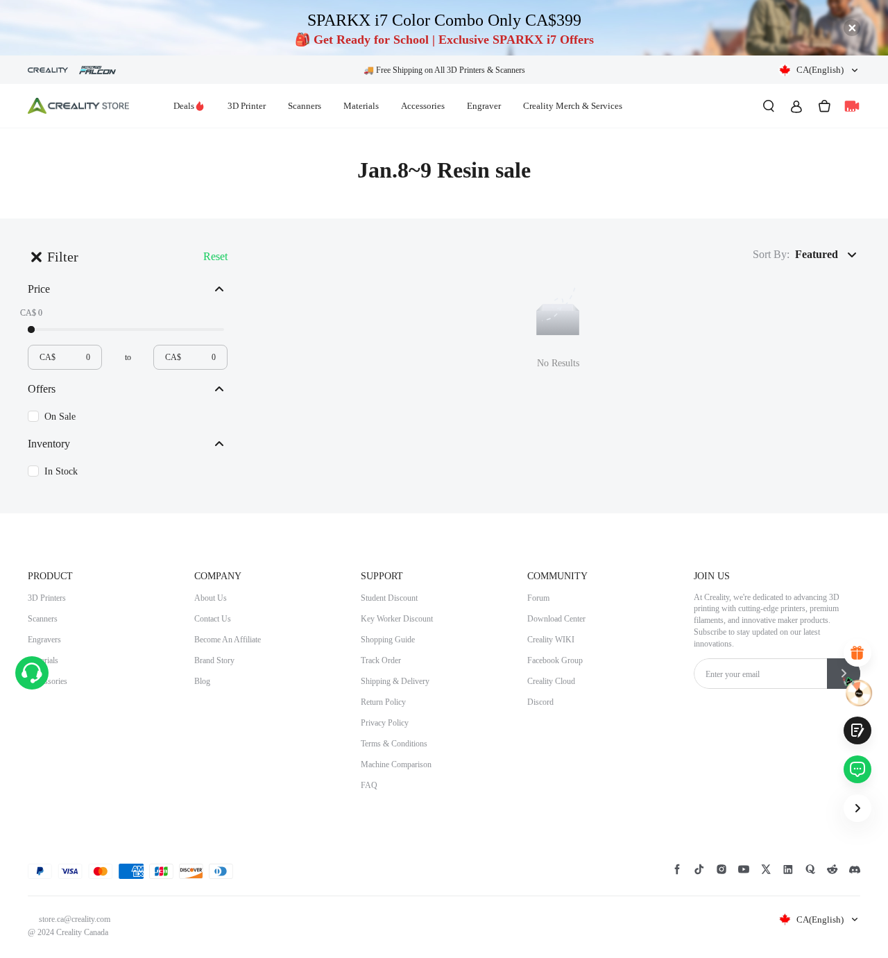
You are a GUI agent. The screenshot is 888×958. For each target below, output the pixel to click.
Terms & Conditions (394, 744)
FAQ (369, 785)
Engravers (44, 639)
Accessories (423, 106)
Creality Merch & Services (572, 106)
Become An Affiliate (227, 639)
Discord (540, 702)
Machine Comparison (396, 764)
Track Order (381, 660)
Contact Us (212, 619)
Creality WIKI (550, 639)
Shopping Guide (388, 639)
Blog (202, 681)
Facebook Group (555, 660)
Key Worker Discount (397, 619)
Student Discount (389, 598)
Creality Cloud (551, 681)
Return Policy (383, 702)
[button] (819, 70)
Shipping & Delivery (395, 681)
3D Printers (47, 598)
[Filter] (36, 256)
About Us (210, 598)
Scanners (304, 106)
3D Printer (247, 106)
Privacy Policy (385, 723)
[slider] (31, 329)
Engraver (484, 106)
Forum (538, 598)
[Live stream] (852, 106)
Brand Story (214, 660)
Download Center (556, 619)
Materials (361, 106)
